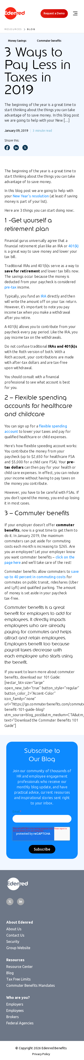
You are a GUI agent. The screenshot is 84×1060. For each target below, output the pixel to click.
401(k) (73, 246)
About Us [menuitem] (14, 929)
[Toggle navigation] (75, 13)
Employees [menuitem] (15, 1010)
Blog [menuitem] (10, 973)
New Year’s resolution (31, 196)
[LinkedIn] (20, 901)
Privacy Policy (41, 1054)
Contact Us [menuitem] (15, 935)
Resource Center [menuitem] (19, 967)
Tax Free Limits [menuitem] (18, 979)
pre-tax (10, 287)
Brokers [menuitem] (12, 1017)
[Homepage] (14, 13)
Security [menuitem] (12, 941)
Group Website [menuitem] (18, 948)
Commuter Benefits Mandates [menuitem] (30, 985)
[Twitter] (9, 901)
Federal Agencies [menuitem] (20, 1023)
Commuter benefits (49, 40)
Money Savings (17, 40)
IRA (44, 296)
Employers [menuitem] (14, 1004)
